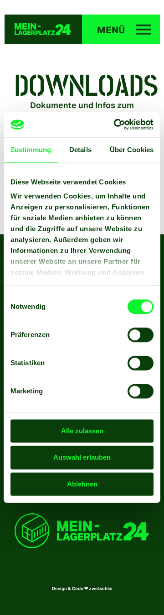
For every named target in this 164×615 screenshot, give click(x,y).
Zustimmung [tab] (30, 150)
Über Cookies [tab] (132, 150)
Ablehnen (82, 484)
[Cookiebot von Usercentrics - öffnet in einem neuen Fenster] (116, 124)
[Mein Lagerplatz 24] (43, 29)
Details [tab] (80, 150)
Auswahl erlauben (82, 457)
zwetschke (101, 588)
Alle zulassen (82, 431)
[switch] (141, 334)
